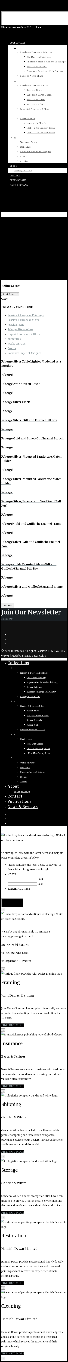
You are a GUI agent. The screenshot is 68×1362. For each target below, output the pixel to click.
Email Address (19, 888)
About (13, 165)
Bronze (24, 156)
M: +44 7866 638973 (15, 945)
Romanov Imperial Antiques (35, 151)
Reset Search (9, 294)
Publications (18, 180)
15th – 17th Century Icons (41, 132)
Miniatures (26, 146)
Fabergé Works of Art (31, 75)
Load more (7, 605)
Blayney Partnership (34, 655)
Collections (17, 42)
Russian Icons (27, 118)
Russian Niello (35, 104)
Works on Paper (28, 142)
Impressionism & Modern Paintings (46, 61)
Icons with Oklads (36, 123)
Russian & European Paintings (36, 52)
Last (40, 883)
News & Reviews (19, 184)
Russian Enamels (36, 99)
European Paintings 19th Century (45, 71)
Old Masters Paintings (39, 57)
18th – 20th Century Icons (41, 127)
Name (12, 874)
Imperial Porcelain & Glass (34, 109)
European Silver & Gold (39, 94)
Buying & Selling (23, 170)
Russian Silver (34, 90)
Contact (15, 175)
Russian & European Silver (34, 85)
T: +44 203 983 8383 (15, 953)
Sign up (7, 618)
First (40, 879)
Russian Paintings (37, 66)
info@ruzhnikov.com (16, 961)
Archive (24, 161)
